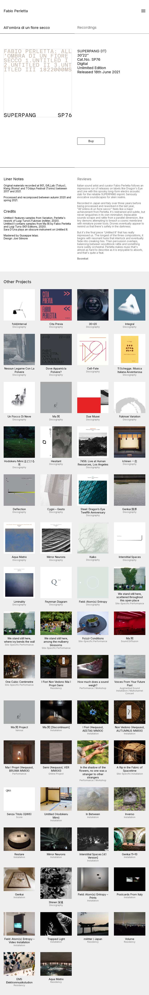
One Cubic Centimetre (19, 682)
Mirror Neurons (56, 557)
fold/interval (19, 324)
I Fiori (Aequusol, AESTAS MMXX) (92, 728)
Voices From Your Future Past (129, 683)
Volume (129, 939)
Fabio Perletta (16, 11)
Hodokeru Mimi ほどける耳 (19, 462)
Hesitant (56, 461)
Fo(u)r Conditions (93, 638)
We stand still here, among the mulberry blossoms (56, 642)
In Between (93, 814)
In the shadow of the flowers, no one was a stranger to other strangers (93, 772)
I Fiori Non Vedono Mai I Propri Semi (56, 683)
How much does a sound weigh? (92, 683)
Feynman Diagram (56, 601)
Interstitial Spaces (130, 557)
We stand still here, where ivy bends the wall (19, 640)
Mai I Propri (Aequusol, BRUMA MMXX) (19, 769)
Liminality (19, 601)
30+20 (93, 324)
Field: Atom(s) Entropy (93, 601)
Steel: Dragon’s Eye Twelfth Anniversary (93, 510)
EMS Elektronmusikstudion (19, 980)
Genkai (19, 894)
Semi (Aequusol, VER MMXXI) (56, 769)
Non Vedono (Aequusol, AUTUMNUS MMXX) (129, 728)
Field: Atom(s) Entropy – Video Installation (19, 940)
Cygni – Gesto (56, 509)
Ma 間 (56, 416)
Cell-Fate (93, 368)
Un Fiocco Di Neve (19, 416)
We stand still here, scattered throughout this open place (129, 597)
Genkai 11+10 (129, 854)
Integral (129, 324)
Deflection (19, 509)
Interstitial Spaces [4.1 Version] (92, 856)
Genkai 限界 (129, 509)
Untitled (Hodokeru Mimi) (56, 815)
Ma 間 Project (19, 727)
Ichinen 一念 (129, 461)
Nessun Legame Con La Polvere (19, 370)
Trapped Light (56, 939)
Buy (91, 141)
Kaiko (92, 557)
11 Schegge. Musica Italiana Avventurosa (129, 370)
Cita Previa (56, 324)
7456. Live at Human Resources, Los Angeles (93, 462)
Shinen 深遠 (56, 902)
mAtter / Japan (93, 939)
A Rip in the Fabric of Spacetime (130, 769)
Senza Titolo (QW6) (19, 814)
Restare (19, 854)
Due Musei (93, 416)
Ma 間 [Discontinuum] (56, 727)
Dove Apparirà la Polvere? (56, 370)
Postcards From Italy (130, 894)
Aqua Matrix (19, 557)
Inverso (129, 814)
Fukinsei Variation (129, 416)
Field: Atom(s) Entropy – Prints (93, 896)
